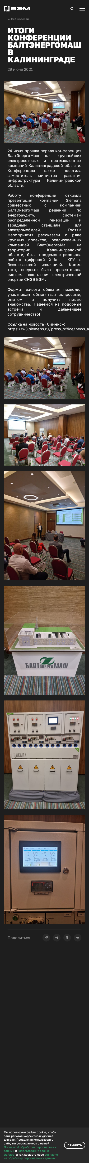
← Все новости (18, 19)
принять (74, 1145)
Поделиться (19, 937)
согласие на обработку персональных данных (31, 1156)
